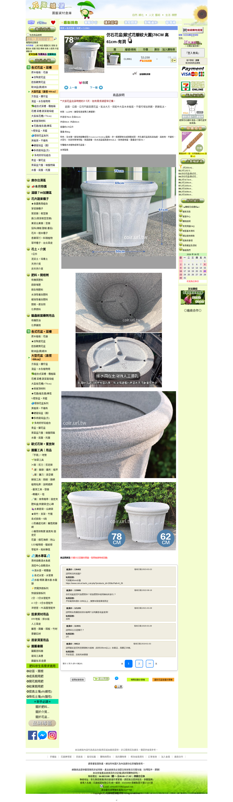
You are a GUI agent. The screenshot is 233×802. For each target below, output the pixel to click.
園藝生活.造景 (38, 660)
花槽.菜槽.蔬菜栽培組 (42, 111)
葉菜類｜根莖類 (39, 213)
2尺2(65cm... (187, 186)
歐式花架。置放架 (43, 444)
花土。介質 (38, 249)
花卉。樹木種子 (39, 233)
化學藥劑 (36, 325)
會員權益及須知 (190, 245)
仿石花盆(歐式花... (189, 174)
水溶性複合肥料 (39, 294)
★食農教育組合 (39, 203)
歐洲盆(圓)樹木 (39, 87)
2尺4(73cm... (187, 180)
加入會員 (165, 757)
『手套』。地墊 (39, 455)
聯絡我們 (187, 250)
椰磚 (42, 49)
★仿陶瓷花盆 (38, 77)
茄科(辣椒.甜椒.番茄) (42, 228)
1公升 (34, 254)
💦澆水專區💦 (40, 555)
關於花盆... (42, 717)
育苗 (38, 49)
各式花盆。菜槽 (41, 67)
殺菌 (34, 49)
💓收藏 (83, 82)
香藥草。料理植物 (42, 238)
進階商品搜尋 (33, 42)
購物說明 (187, 221)
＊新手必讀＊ (42, 701)
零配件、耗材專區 (40, 549)
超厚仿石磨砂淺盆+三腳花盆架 (192, 120)
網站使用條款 (189, 236)
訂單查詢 (152, 757)
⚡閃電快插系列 (39, 588)
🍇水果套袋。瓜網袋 (42, 509)
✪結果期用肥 (35, 686)
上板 (37, 46)
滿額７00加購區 (41, 192)
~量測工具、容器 (40, 489)
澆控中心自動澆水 (40, 565)
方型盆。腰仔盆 (39, 96)
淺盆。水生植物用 (40, 101)
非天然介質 (37, 268)
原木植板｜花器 (39, 72)
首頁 (62, 28)
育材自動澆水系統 (40, 560)
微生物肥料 (37, 289)
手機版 (53, 757)
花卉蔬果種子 (40, 198)
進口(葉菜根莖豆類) (41, 218)
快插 (41, 46)
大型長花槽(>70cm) (41, 116)
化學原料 (36, 309)
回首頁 (79, 757)
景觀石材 (36, 633)
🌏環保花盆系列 (39, 135)
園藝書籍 (37, 646)
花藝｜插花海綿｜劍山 (43, 539)
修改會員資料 (137, 757)
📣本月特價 (39, 186)
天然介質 (36, 263)
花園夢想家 (66, 757)
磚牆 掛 (29, 51)
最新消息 (187, 212)
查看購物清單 (144, 74)
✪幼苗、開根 (35, 671)
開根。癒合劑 (38, 304)
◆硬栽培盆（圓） (40, 145)
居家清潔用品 (40, 640)
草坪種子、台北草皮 (42, 243)
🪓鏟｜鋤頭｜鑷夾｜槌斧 (44, 469)
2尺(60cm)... (188, 168)
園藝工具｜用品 (41, 450)
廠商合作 (178, 757)
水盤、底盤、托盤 (40, 170)
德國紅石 (47, 46)
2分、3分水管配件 (40, 598)
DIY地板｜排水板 (40, 619)
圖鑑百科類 (37, 651)
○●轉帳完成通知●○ (191, 207)
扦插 (56, 49)
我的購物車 (120, 757)
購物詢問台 (105, 757)
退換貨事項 (188, 241)
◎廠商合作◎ (193, 310)
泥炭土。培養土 (39, 259)
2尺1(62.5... (186, 170)
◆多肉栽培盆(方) (40, 150)
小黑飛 (51, 49)
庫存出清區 (38, 180)
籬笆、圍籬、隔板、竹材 (44, 628)
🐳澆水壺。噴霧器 (41, 570)
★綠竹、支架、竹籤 (42, 513)
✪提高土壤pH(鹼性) (39, 691)
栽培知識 (91, 757)
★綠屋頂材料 (38, 120)
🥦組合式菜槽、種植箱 (43, 106)
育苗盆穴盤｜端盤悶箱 (43, 165)
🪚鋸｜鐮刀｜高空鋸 (42, 474)
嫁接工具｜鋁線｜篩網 (43, 479)
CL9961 (86, 28)
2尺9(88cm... (187, 188)
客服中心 (187, 217)
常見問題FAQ (189, 226)
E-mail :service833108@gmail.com (118, 786)
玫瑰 (46, 49)
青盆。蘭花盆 (38, 160)
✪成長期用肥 (35, 676)
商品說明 (119, 95)
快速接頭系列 (38, 593)
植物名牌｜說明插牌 (42, 484)
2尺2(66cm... (187, 182)
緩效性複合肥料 (39, 299)
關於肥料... (42, 706)
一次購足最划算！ (193, 46)
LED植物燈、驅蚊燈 (41, 544)
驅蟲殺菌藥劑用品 (43, 315)
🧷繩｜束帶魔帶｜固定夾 (44, 499)
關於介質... (42, 711)
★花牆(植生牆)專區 (41, 125)
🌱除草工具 (37, 459)
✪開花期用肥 (35, 681)
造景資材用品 (40, 614)
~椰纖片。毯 (37, 494)
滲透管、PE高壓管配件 (43, 608)
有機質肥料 (37, 279)
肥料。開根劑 (40, 275)
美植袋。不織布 (39, 140)
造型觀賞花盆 (38, 82)
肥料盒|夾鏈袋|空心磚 (42, 504)
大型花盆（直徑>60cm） (44, 91)
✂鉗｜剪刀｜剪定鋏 (42, 464)
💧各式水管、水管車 (42, 575)
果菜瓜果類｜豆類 (40, 223)
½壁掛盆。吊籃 (39, 130)
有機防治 (36, 320)
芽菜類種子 (37, 208)
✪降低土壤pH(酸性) (39, 696)
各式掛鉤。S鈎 (39, 518)
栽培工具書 (37, 656)
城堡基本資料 (189, 231)
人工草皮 (36, 624)
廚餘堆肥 (36, 284)
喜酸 (53, 46)
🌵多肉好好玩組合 (41, 155)
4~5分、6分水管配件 (42, 603)
